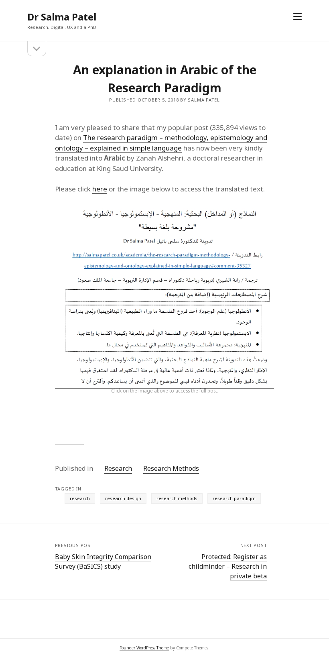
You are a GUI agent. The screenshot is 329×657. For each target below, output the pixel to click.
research (80, 498)
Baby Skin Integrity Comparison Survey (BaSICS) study (103, 561)
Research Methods (171, 468)
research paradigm (234, 498)
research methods (176, 498)
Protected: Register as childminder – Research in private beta (228, 566)
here (99, 188)
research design (123, 498)
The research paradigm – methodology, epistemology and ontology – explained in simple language (161, 143)
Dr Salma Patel (61, 16)
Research (118, 468)
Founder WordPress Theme (144, 648)
